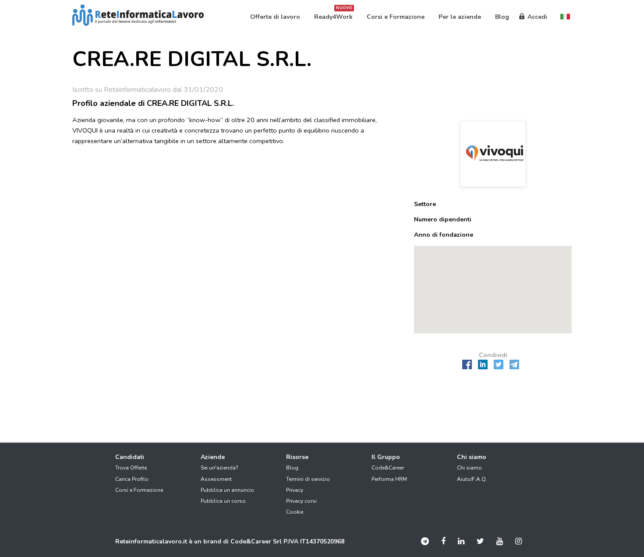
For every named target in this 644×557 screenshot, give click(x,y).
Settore (425, 204)
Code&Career (388, 467)
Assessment (216, 479)
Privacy (294, 490)
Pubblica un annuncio (227, 490)
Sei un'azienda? (219, 467)
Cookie (294, 511)
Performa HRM (389, 479)
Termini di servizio (308, 479)
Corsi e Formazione (139, 490)
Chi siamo (469, 467)
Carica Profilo (132, 479)
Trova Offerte (131, 467)
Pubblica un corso (223, 500)
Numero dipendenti (442, 219)
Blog (292, 467)
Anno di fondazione (443, 235)
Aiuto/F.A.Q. (472, 479)
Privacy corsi (301, 500)
